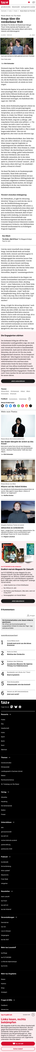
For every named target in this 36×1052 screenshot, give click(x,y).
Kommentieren (13, 399)
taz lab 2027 (5, 939)
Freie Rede (4, 879)
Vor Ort (3, 927)
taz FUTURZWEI (6, 957)
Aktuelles (4, 797)
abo (2, 827)
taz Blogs (4, 953)
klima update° (5, 870)
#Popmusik (13, 393)
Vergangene (5, 935)
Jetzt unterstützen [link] (18, 381)
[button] (33, 2)
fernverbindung (6, 866)
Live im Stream (6, 931)
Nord (2, 745)
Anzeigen (4, 992)
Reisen (3, 979)
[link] (6, 7)
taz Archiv (4, 966)
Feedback (4, 1005)
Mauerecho (4, 875)
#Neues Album (5, 391)
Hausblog (4, 801)
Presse (3, 814)
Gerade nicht (26, 1014)
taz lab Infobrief (6, 909)
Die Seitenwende (6, 806)
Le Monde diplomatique (9, 961)
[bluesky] (16, 707)
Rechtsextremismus (7, 780)
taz (5, 702)
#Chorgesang (5, 393)
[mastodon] (11, 707)
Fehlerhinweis (23, 399)
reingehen (4, 883)
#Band (28, 391)
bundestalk (4, 862)
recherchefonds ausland (9, 840)
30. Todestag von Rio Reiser (10, 784)
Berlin (3, 741)
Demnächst (4, 922)
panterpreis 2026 (6, 849)
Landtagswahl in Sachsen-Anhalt (11, 771)
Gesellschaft (5, 728)
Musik (15, 10)
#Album (23, 391)
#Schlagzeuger (15, 391)
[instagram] (20, 707)
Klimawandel (5, 767)
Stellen (3, 810)
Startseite (4, 10)
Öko (2, 724)
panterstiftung (5, 844)
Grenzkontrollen (6, 763)
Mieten (3, 775)
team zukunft (5, 896)
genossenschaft (6, 832)
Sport (3, 737)
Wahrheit (4, 749)
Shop (2, 988)
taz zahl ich (4, 836)
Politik (3, 719)
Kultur (10, 10)
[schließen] (33, 1014)
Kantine (3, 983)
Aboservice (4, 1009)
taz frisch (4, 901)
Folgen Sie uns (5, 707)
